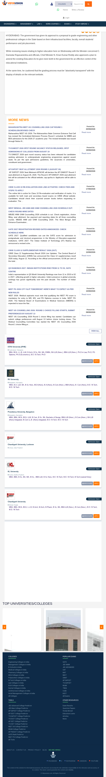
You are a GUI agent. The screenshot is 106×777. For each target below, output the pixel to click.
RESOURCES (33, 29)
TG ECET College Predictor (18, 719)
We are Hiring (54, 750)
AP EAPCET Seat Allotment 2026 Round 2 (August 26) (34, 169)
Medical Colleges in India (17, 670)
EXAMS (67, 24)
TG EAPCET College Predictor (19, 716)
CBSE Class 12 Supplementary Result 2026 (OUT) (32, 250)
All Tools (11, 740)
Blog (45, 750)
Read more (86, 132)
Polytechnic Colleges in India (18, 678)
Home (65, 10)
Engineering (9, 24)
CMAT (65, 678)
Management (26, 24)
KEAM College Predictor (17, 729)
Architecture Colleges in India (19, 691)
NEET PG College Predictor (18, 737)
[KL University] (10, 465)
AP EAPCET (67, 680)
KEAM (65, 685)
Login (66, 18)
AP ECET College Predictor (18, 714)
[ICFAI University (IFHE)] (10, 340)
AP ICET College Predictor (17, 721)
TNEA (65, 688)
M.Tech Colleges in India (17, 680)
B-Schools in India (15, 667)
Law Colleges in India (16, 683)
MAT (64, 672)
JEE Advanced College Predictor (20, 706)
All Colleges (12, 696)
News (65, 719)
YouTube (94, 761)
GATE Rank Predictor (16, 734)
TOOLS (20, 29)
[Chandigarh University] (10, 495)
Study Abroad (81, 24)
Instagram (70, 761)
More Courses (52, 24)
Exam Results (68, 706)
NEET (65, 675)
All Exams (66, 696)
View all (95, 331)
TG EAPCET (67, 683)
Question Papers (69, 708)
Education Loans (69, 714)
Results (47, 29)
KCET (65, 693)
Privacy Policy (34, 750)
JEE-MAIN (66, 665)
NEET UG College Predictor (18, 727)
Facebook (52, 761)
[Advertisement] (53, 95)
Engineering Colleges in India (18, 662)
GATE (65, 662)
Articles (8, 29)
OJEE (65, 691)
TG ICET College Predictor (18, 724)
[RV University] (10, 373)
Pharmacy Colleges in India (18, 672)
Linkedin (83, 761)
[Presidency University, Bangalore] (10, 405)
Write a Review (78, 10)
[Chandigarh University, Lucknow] (10, 438)
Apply (96, 361)
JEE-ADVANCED (68, 667)
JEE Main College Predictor (18, 708)
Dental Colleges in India (17, 688)
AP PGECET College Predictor (19, 732)
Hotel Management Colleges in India (21, 693)
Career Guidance (63, 29)
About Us (10, 750)
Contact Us (21, 750)
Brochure (88, 361)
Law (39, 24)
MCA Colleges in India (16, 675)
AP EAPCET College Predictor (19, 711)
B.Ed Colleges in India (16, 685)
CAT (64, 670)
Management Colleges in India (19, 665)
